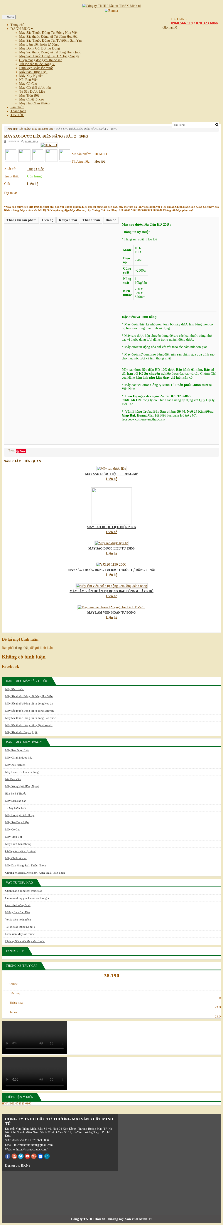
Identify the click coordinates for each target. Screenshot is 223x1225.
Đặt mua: (10, 193)
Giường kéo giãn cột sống (20, 851)
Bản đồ (111, 220)
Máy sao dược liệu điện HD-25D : (146, 224)
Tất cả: (14, 1012)
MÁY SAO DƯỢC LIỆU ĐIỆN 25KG (111, 527)
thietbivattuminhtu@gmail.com (33, 1145)
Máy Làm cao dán (15, 800)
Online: (14, 983)
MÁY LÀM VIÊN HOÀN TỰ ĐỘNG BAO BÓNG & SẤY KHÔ (112, 591)
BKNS (25, 1165)
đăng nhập (22, 648)
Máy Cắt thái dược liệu (35, 87)
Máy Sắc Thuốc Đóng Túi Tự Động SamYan (50, 40)
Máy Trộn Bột (29, 95)
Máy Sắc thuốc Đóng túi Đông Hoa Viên (29, 696)
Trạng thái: (11, 176)
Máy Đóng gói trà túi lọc (19, 815)
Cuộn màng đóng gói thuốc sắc (40, 60)
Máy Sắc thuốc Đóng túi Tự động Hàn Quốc (50, 52)
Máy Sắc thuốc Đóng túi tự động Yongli (28, 725)
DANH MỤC (20, 29)
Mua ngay (37, 191)
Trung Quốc (35, 169)
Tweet (11, 450)
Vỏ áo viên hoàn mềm (18, 919)
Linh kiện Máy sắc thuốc (36, 68)
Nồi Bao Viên (28, 80)
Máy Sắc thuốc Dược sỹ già (21, 732)
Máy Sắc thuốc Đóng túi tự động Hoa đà (29, 703)
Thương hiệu (81, 161)
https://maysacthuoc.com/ (31, 1149)
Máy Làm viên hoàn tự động (39, 44)
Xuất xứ (9, 169)
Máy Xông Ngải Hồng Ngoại (22, 786)
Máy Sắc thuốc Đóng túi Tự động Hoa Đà (48, 36)
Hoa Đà (100, 161)
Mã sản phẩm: (81, 154)
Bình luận (31, 141)
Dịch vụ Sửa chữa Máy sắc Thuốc (25, 941)
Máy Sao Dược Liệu (33, 72)
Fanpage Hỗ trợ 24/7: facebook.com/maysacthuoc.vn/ (159, 417)
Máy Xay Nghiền (31, 76)
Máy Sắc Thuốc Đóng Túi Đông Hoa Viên (48, 32)
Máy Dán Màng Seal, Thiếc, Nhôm (25, 865)
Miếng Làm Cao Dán (17, 912)
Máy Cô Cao (28, 83)
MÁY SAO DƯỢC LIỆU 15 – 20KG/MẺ (111, 474)
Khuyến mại (68, 220)
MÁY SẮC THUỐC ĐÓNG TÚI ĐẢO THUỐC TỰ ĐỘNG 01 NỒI (111, 570)
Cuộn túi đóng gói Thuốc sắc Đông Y (27, 898)
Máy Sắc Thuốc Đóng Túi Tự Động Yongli (49, 56)
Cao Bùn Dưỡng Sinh (17, 905)
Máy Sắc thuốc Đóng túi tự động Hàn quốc (30, 718)
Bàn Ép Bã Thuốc (15, 793)
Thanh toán (18, 111)
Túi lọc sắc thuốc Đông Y (37, 64)
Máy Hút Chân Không (34, 103)
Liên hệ (32, 183)
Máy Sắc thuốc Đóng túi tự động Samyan (29, 710)
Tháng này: (16, 1002)
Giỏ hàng (168, 27)
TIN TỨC (17, 115)
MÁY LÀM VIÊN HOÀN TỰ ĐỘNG (111, 612)
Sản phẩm (17, 107)
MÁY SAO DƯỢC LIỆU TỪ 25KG (111, 548)
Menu (10, 17)
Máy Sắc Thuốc (14, 689)
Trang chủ (17, 25)
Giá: (7, 183)
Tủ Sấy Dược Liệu (32, 91)
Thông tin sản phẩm (21, 220)
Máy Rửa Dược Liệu (17, 750)
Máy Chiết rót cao (31, 99)
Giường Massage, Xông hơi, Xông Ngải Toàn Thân (35, 872)
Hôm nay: (15, 993)
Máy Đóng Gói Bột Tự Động (39, 48)
